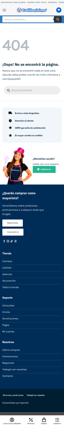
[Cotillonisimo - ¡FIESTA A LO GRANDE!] (32, 10)
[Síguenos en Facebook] (4, 241)
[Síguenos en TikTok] (11, 241)
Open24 (24, 402)
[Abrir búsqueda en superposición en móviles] (32, 19)
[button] (4, 10)
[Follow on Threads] (15, 241)
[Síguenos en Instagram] (8, 241)
